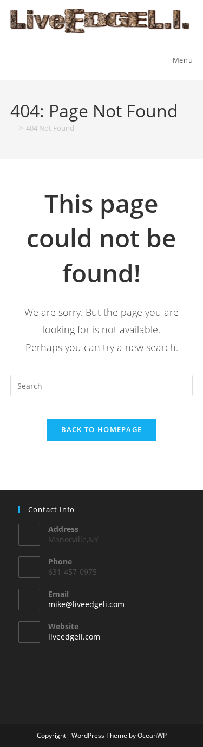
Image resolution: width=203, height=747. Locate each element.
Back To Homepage (101, 429)
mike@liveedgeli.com (86, 604)
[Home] (13, 128)
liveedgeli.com (74, 636)
